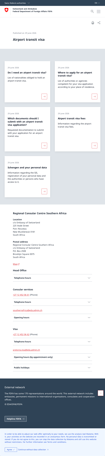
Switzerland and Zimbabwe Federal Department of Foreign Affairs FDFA (32, 10)
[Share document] (99, 22)
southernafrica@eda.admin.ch (27, 310)
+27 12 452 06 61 (21, 294)
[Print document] (93, 22)
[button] (100, 393)
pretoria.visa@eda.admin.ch (26, 350)
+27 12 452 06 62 (21, 334)
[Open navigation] (98, 11)
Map (15, 264)
